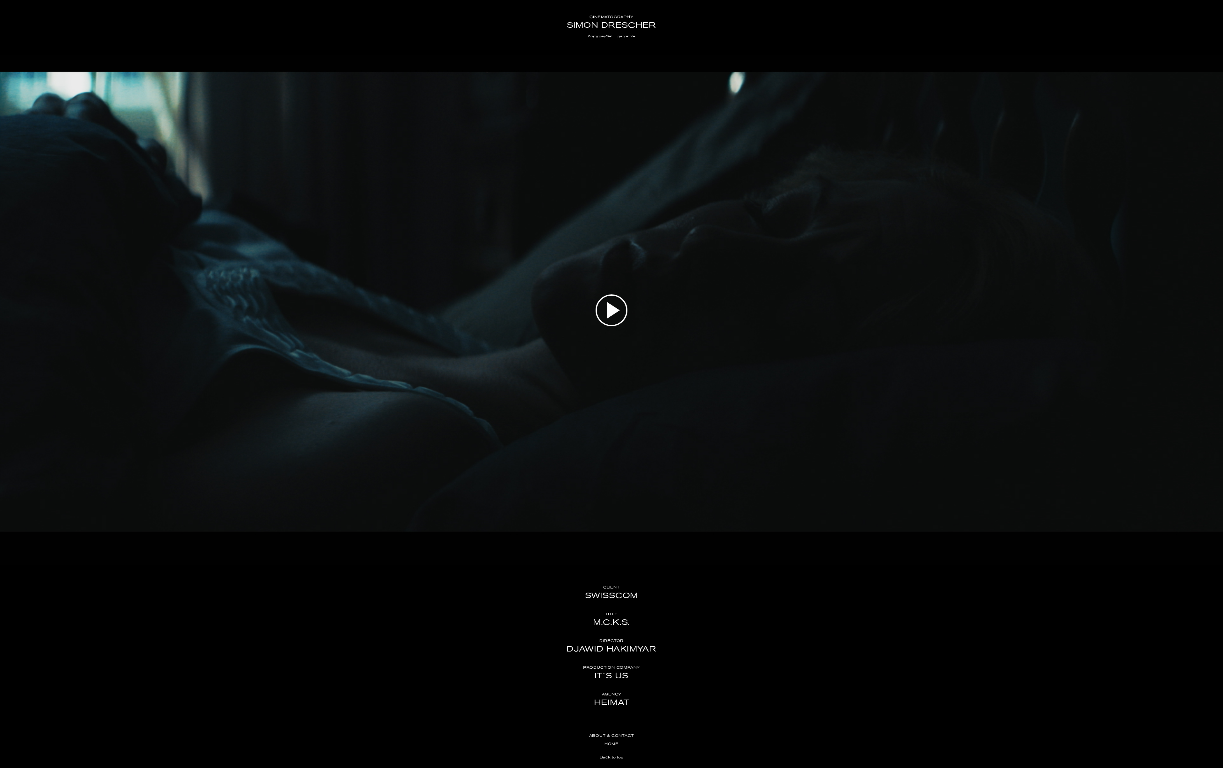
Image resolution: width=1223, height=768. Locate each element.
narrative (626, 36)
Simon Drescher (611, 25)
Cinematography (611, 17)
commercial (600, 36)
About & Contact (611, 735)
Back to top (611, 757)
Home (611, 744)
